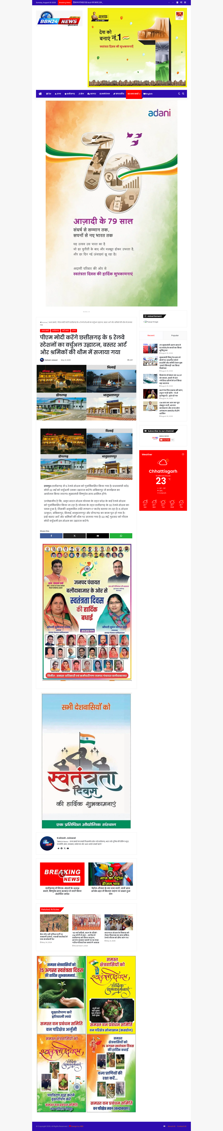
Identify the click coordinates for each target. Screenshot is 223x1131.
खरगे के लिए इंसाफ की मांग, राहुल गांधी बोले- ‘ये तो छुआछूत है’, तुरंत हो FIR (99, 2)
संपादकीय (119, 93)
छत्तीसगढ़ (70, 93)
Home (44, 322)
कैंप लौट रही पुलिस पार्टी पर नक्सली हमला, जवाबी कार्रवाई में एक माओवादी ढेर (53, 937)
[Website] (58, 848)
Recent (151, 335)
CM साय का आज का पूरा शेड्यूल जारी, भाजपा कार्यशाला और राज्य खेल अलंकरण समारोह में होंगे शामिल (169, 408)
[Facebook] (61, 848)
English (149, 93)
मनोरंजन (105, 93)
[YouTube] (67, 848)
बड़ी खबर (65, 330)
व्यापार (93, 93)
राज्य (59, 93)
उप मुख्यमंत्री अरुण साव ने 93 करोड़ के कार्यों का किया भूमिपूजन (170, 348)
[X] (64, 848)
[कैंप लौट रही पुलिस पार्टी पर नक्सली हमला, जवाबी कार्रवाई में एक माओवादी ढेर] (54, 923)
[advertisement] (87, 611)
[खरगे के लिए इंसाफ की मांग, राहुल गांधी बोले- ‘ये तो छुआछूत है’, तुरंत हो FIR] (150, 394)
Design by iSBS (77, 1126)
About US (171, 1126)
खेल (82, 93)
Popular (175, 335)
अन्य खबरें (134, 93)
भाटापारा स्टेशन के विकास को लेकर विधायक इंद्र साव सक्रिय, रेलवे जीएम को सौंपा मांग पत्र (117, 935)
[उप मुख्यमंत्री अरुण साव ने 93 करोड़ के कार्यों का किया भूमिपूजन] (150, 348)
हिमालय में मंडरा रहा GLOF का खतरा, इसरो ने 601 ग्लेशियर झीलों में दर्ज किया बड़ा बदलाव (170, 379)
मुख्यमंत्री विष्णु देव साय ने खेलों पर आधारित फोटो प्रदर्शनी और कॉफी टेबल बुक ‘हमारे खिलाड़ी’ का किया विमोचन (170, 363)
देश (49, 93)
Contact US (181, 1126)
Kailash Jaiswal (51, 360)
